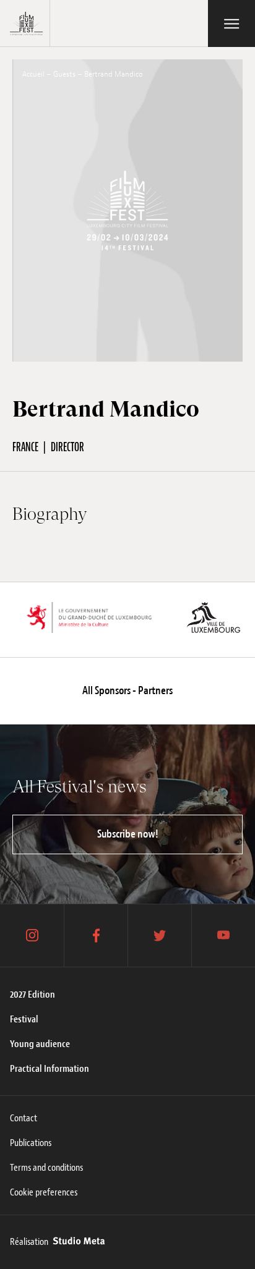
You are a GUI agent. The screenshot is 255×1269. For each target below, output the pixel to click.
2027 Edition (32, 994)
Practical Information (49, 1069)
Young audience (40, 1044)
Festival (24, 1019)
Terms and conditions (46, 1167)
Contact (23, 1118)
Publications (30, 1143)
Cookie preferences (43, 1192)
